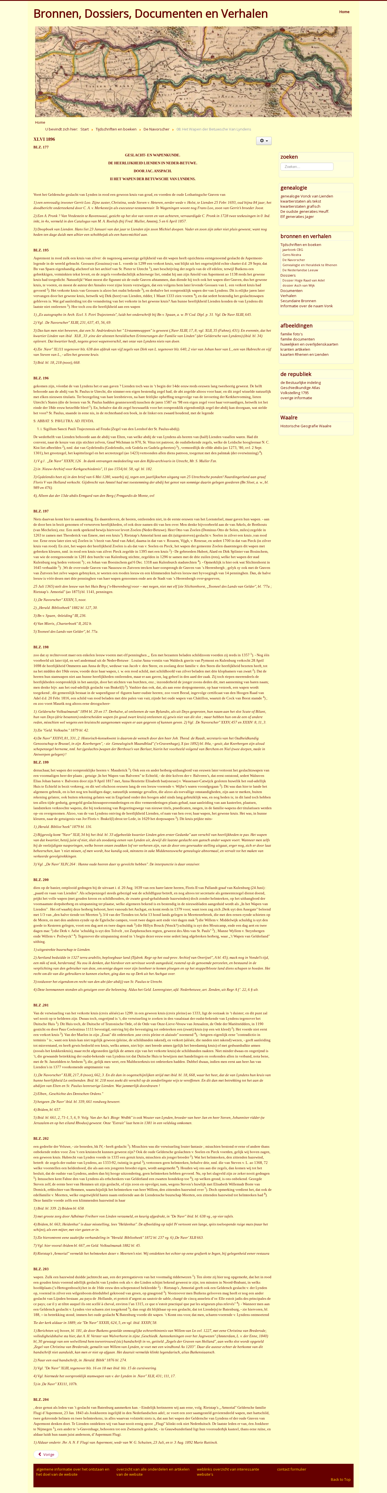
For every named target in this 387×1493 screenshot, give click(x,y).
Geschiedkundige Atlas (300, 387)
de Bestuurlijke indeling (300, 382)
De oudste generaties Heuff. (304, 211)
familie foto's (291, 334)
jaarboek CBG (292, 249)
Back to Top (341, 1479)
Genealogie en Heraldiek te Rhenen (309, 265)
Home (344, 11)
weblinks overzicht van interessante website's (228, 1472)
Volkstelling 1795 (294, 392)
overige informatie (296, 397)
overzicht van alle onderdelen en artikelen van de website (153, 1472)
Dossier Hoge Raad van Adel (303, 280)
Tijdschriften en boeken (300, 244)
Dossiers (288, 275)
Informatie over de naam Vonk (306, 305)
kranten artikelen (295, 349)
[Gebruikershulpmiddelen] (264, 141)
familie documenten (297, 339)
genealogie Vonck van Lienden (306, 196)
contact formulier (291, 1469)
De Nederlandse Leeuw (300, 270)
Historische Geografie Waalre (305, 425)
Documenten (291, 290)
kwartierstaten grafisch (300, 206)
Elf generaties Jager (297, 216)
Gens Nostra (291, 255)
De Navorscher (293, 260)
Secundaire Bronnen (298, 300)
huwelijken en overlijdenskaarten (309, 344)
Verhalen (288, 295)
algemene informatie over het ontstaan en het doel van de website (72, 1472)
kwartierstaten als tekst (300, 201)
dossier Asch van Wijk (298, 285)
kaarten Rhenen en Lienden (304, 354)
